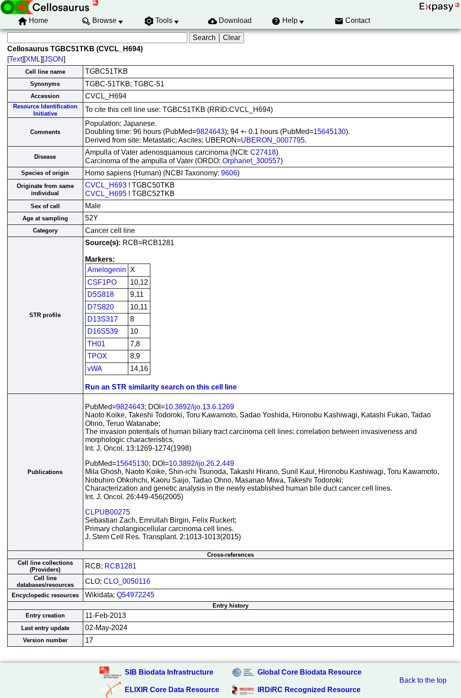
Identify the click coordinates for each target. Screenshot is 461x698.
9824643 (210, 131)
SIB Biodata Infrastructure (169, 672)
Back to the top (423, 680)
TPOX (97, 356)
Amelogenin (106, 269)
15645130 (329, 131)
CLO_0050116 (127, 581)
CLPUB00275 (107, 512)
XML (33, 59)
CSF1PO (102, 282)
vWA (94, 368)
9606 (229, 173)
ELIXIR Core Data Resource (172, 690)
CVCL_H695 (106, 193)
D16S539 (102, 331)
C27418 (263, 152)
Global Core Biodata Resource (310, 672)
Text (15, 59)
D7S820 (100, 307)
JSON (53, 59)
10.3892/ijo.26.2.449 (201, 463)
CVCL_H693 (106, 185)
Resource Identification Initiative (45, 109)
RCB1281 (120, 566)
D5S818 (100, 294)
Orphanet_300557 (251, 161)
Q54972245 (135, 595)
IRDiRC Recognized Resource (309, 690)
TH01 (96, 344)
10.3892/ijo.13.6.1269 (199, 407)
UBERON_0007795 (273, 140)
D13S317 (102, 319)
